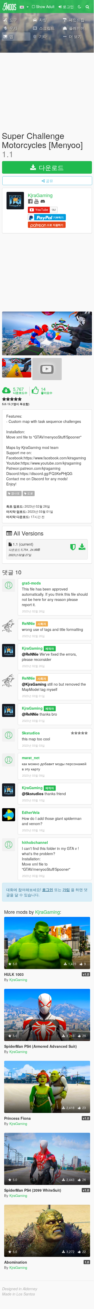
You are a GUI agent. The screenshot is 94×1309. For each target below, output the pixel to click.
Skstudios (31, 732)
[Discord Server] (43, 201)
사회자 (41, 624)
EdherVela (31, 812)
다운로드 (50, 167)
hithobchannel (35, 842)
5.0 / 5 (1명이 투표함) (15, 404)
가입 (66, 889)
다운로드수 (20, 392)
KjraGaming (40, 195)
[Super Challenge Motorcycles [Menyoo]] (47, 333)
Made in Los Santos (18, 1293)
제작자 (49, 648)
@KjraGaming (34, 684)
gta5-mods (31, 583)
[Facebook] (30, 201)
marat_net (31, 757)
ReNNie (28, 623)
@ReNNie (30, 654)
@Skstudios (32, 793)
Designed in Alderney (19, 1288)
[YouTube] (36, 201)
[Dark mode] (79, 6)
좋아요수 (46, 392)
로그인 (47, 889)
